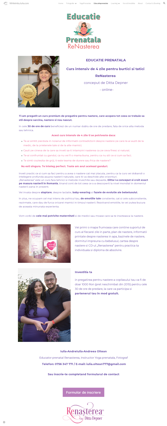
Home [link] (60, 3)
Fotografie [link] (70, 3)
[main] (106, 60)
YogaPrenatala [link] (85, 3)
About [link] (140, 3)
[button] (164, 3)
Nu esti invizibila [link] (129, 3)
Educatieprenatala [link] (101, 3)
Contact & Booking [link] (153, 3)
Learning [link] (114, 3)
